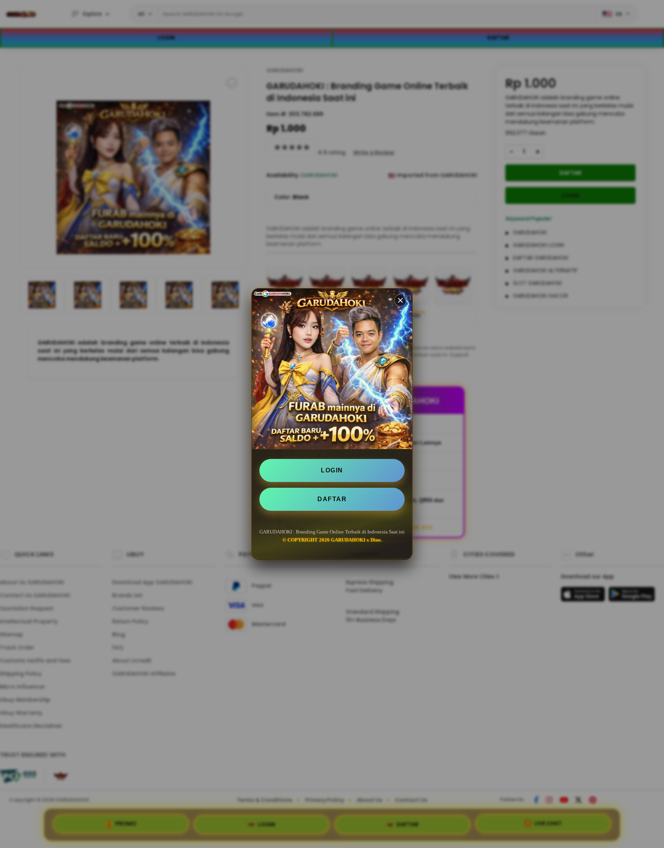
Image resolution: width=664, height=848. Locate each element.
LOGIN (332, 470)
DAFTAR (332, 499)
